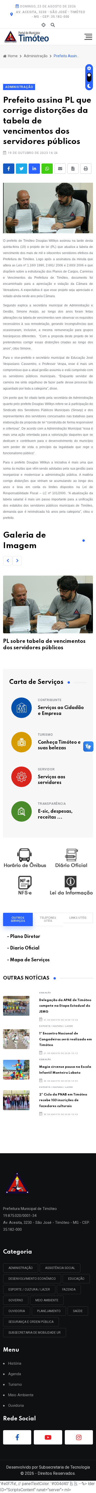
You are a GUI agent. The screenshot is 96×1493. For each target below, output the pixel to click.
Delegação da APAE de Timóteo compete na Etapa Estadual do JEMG (65, 1005)
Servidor (46, 769)
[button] (7, 560)
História (14, 1363)
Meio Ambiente (46, 1300)
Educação (45, 993)
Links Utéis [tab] (78, 917)
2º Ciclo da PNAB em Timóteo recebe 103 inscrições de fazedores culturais (63, 1100)
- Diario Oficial (23, 948)
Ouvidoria (16, 1406)
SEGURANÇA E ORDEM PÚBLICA (31, 1322)
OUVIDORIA (16, 1311)
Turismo (45, 734)
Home (12, 56)
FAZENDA (69, 1289)
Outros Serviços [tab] (18, 919)
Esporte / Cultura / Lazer (56, 1026)
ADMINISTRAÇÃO (20, 1268)
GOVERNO (15, 1300)
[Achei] (43, 25)
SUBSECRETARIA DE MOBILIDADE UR (34, 1332)
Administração (36, 56)
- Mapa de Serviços (28, 960)
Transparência (52, 804)
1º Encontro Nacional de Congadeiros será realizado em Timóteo (65, 1039)
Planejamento (49, 1311)
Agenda (14, 1374)
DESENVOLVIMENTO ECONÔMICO (32, 1279)
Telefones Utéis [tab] (48, 919)
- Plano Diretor (23, 936)
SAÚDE (78, 1311)
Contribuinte (50, 700)
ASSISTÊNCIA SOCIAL (60, 1268)
